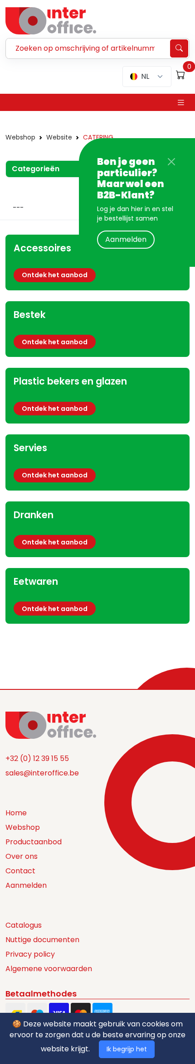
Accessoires (42, 248)
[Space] (50, 724)
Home (16, 813)
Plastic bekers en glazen (70, 381)
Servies (30, 448)
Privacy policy (30, 954)
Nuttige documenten (42, 939)
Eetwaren (36, 581)
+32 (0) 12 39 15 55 (37, 758)
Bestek (30, 314)
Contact (20, 871)
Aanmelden (125, 239)
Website (59, 137)
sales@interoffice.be (42, 773)
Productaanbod (33, 842)
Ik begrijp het (127, 1049)
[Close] (171, 161)
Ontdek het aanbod (55, 274)
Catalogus (23, 925)
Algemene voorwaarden (48, 968)
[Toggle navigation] (181, 102)
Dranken (34, 515)
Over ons (21, 856)
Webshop (20, 137)
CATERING (98, 137)
